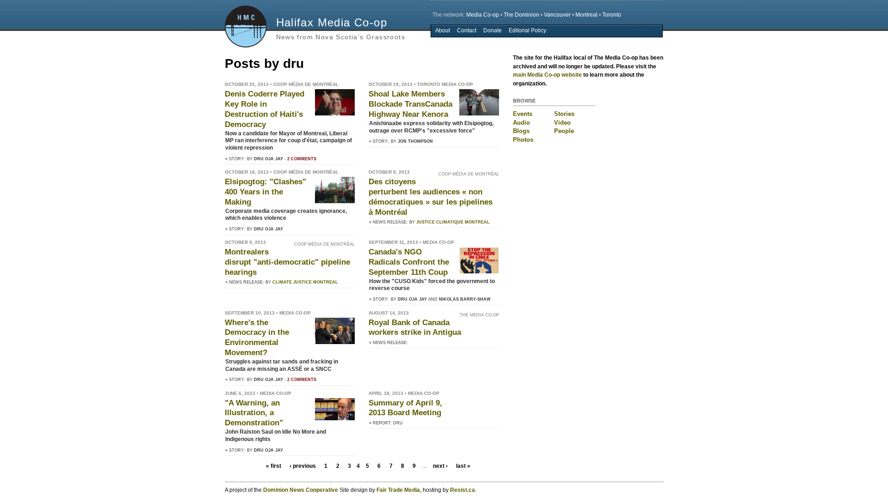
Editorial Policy (527, 30)
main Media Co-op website (547, 75)
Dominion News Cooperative (300, 490)
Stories (564, 113)
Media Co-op (482, 15)
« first (273, 466)
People (564, 130)
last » (463, 466)
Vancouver (557, 15)
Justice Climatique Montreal (453, 222)
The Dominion (521, 15)
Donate (492, 30)
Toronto (611, 15)
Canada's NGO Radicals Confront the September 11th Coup (409, 262)
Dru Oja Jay (268, 159)
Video (562, 122)
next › (440, 466)
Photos (523, 139)
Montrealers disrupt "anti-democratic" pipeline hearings (287, 262)
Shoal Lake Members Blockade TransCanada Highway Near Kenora (410, 104)
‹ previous (303, 466)
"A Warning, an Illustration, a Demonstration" (254, 413)
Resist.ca (462, 490)
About (442, 30)
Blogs (521, 130)
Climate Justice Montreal (305, 282)
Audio (521, 122)
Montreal (586, 15)
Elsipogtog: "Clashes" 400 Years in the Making (265, 191)
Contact (466, 30)
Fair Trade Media (398, 490)
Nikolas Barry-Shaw (465, 299)
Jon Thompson (415, 141)
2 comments (301, 159)
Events (522, 113)
